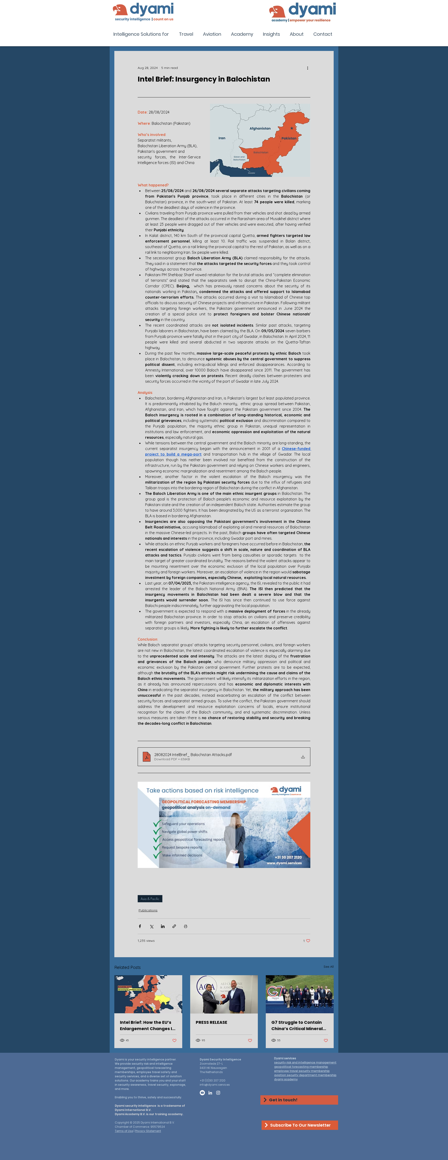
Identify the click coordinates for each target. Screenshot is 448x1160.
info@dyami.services (215, 1085)
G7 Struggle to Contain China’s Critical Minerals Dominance (298, 1025)
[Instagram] (218, 1092)
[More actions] (307, 68)
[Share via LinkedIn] (163, 926)
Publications (148, 910)
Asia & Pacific (150, 898)
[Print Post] (185, 926)
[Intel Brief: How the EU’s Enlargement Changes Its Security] (148, 994)
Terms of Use (124, 1131)
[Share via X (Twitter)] (151, 926)
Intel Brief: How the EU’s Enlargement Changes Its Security (148, 1025)
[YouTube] (202, 1092)
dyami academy (286, 1079)
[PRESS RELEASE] (224, 994)
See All (329, 966)
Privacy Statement (148, 1131)
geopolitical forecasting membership (301, 1067)
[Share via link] (174, 926)
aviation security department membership (305, 1075)
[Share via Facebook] (140, 926)
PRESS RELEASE (211, 1022)
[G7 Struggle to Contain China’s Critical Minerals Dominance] (300, 994)
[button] (142, 34)
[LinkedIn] (210, 1092)
